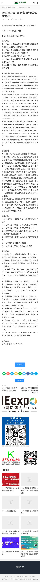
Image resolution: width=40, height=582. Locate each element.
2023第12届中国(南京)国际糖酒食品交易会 (10, 389)
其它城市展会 (21, 7)
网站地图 (33, 577)
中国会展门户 (26, 577)
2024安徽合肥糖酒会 (9, 511)
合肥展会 (20, 380)
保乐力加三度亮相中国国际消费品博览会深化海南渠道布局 (29, 390)
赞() (20, 364)
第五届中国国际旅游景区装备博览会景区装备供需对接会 (29, 554)
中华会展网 (20, 2)
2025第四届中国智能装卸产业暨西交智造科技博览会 (29, 490)
